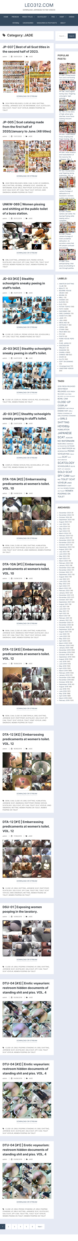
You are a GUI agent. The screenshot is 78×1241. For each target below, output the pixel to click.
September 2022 (65, 574)
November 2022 (65, 570)
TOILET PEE (34, 262)
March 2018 (63, 698)
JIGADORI (39, 185)
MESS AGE (63, 323)
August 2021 (63, 604)
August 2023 (63, 549)
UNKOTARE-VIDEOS (66, 368)
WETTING (15, 808)
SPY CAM (20, 190)
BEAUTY (62, 288)
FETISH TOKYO (64, 307)
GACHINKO (63, 311)
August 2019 (63, 659)
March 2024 (63, 533)
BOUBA (61, 295)
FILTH (61, 309)
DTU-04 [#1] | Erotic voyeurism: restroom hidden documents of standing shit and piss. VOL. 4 (26, 1149)
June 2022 (63, 581)
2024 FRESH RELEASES (14, 103)
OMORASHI (20, 633)
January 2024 (64, 538)
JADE (31, 56)
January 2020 (64, 648)
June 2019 (63, 664)
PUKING (60, 457)
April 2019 (62, 668)
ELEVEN (62, 302)
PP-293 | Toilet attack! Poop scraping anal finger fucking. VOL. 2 (67, 136)
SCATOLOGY (42, 17)
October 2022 (64, 572)
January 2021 (64, 620)
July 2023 (62, 552)
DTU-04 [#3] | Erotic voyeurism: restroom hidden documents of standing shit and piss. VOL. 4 (26, 987)
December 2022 (65, 568)
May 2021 (62, 611)
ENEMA (71, 17)
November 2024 (65, 515)
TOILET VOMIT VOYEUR (32, 720)
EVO (60, 304)
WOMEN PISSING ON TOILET (20, 264)
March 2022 (63, 588)
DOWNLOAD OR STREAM (27, 96)
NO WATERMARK (29, 106)
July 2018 (62, 689)
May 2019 (62, 666)
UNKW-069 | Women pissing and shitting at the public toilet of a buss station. (25, 208)
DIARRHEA (45, 183)
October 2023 (64, 545)
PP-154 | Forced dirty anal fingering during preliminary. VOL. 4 (66, 173)
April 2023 (63, 558)
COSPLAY (17, 334)
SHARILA (62, 352)
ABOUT (63, 23)
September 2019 (65, 657)
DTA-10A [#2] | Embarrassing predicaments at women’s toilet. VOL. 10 (26, 483)
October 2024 (64, 517)
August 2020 (63, 632)
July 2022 (62, 579)
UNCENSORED (28, 23)
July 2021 (62, 606)
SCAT (38, 106)
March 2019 (63, 671)
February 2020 (64, 645)
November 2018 (65, 680)
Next (39, 1227)
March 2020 (63, 643)
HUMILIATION (41, 545)
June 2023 (63, 554)
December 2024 (65, 513)
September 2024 (65, 520)
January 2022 (64, 593)
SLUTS (61, 359)
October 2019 (64, 655)
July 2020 (62, 634)
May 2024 (62, 529)
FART (66, 411)
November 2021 (65, 597)
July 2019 (62, 661)
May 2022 (62, 584)
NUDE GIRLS (17, 188)
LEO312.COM (39, 5)
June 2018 (63, 691)
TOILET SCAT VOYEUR (20, 108)
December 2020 (65, 623)
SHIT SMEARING (66, 469)
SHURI (61, 357)
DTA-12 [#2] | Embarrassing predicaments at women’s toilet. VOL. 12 (26, 739)
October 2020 (64, 627)
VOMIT (61, 17)
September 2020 (65, 629)
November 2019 (65, 652)
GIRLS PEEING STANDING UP (24, 1209)
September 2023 (65, 547)
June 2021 (63, 609)
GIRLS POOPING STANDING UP (25, 967)
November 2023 (65, 542)
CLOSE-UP (27, 103)
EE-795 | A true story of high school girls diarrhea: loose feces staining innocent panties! (66, 116)
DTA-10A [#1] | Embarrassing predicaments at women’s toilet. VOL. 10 (26, 568)
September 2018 (65, 684)
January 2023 (64, 565)
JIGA (61, 320)
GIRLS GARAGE (64, 313)
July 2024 (62, 524)
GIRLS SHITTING (38, 103)
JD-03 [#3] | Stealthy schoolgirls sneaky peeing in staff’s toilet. (24, 283)
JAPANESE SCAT (16, 106)
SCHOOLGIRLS (44, 334)
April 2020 (63, 641)
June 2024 (63, 526)
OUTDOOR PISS (62, 446)
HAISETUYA (63, 316)
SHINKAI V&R (63, 355)
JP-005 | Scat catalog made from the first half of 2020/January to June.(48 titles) (27, 126)
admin (5, 56)
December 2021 (65, 595)
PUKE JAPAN (64, 343)
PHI (60, 334)
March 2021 (63, 616)
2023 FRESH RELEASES (69, 396)
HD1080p (15, 23)
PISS (53, 17)
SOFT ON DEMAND (66, 361)
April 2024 (63, 531)
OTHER (61, 329)
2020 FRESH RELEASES (14, 183)
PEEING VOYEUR (37, 260)
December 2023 (65, 540)
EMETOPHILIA (28, 716)
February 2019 (64, 673)
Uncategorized (64, 366)
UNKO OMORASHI (30, 550)
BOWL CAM (27, 183)
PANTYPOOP (27, 188)
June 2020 (63, 636)
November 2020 (65, 625)
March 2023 (63, 561)
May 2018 (62, 693)
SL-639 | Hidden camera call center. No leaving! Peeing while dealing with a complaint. (67, 216)
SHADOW (62, 350)
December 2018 (65, 677)
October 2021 (64, 600)
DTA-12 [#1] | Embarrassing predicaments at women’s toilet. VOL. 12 (26, 826)
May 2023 (62, 556)
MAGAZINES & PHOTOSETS (47, 23)
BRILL (61, 297)
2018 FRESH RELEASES (66, 386)
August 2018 (63, 687)
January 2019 (64, 675)
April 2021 (62, 613)
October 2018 (64, 682)
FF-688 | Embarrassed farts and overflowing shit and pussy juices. (67, 77)
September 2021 (65, 602)
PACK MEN (63, 332)
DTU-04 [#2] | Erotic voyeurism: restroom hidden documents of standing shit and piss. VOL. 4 (26, 1068)
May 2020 (62, 639)
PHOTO (61, 336)
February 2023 (64, 563)
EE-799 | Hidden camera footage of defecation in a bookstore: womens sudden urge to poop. (67, 193)
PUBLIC (72, 454)
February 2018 (64, 700)
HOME (6, 17)
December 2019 (65, 650)
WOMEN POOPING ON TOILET (22, 192)
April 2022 (63, 586)
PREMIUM (15, 17)
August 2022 (63, 577)
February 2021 (64, 618)
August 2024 (63, 522)
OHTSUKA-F (63, 325)
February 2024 (64, 536)
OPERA (61, 327)
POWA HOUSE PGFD (66, 339)
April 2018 (62, 696)
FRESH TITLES (27, 17)
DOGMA (62, 300)
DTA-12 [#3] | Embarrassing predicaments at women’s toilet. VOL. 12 (26, 654)
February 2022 (64, 590)
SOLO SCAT (7, 108)
